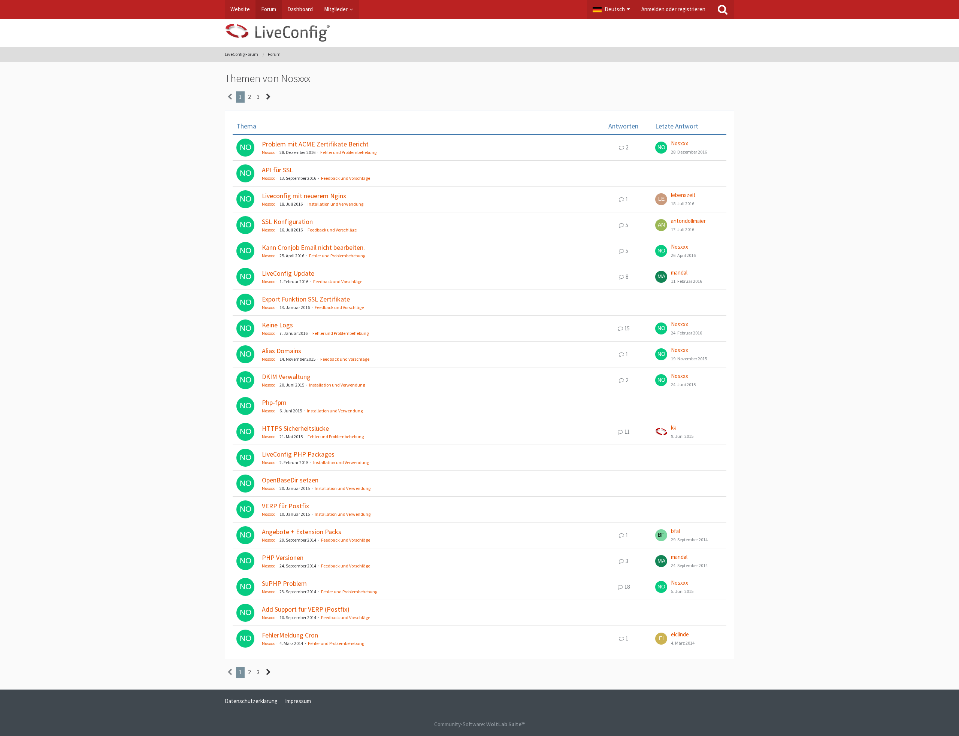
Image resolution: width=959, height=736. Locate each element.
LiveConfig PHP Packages (298, 454)
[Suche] (722, 9)
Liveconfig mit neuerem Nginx (304, 195)
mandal (679, 272)
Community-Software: (479, 724)
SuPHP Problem (284, 583)
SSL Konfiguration (287, 221)
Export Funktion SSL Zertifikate (306, 299)
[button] (611, 9)
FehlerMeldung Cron (290, 635)
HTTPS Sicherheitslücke (295, 428)
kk (673, 427)
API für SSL (277, 170)
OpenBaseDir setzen (290, 480)
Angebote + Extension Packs (301, 531)
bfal (675, 530)
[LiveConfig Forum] (479, 32)
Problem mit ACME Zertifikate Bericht (315, 144)
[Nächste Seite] (268, 97)
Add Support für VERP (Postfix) (306, 609)
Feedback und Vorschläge (345, 178)
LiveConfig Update (288, 273)
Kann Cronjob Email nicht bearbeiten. (313, 247)
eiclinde (680, 634)
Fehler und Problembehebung (348, 152)
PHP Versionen (282, 557)
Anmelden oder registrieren (673, 9)
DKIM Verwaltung (286, 376)
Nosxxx (268, 152)
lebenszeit (683, 195)
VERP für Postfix (285, 506)
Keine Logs (277, 325)
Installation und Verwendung (335, 204)
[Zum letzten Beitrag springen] (661, 148)
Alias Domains (281, 350)
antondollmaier (688, 220)
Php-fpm (274, 402)
